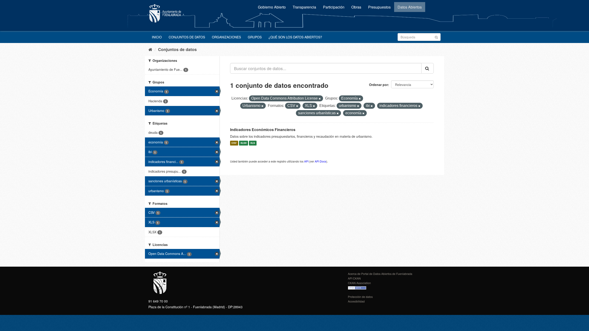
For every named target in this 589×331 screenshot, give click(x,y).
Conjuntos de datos (187, 37)
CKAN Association (359, 283)
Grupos (255, 37)
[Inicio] (150, 49)
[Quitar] (320, 98)
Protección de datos (360, 297)
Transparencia (304, 7)
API (306, 161)
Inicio (157, 37)
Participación (333, 7)
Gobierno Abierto (272, 7)
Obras (356, 7)
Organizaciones (226, 37)
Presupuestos (379, 7)
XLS (252, 143)
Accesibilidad (356, 301)
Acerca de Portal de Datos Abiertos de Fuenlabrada (380, 274)
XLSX (243, 143)
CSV (234, 143)
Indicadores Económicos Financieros (262, 129)
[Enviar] (436, 37)
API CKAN (354, 278)
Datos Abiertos (410, 7)
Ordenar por (378, 84)
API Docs (320, 161)
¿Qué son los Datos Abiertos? (295, 37)
